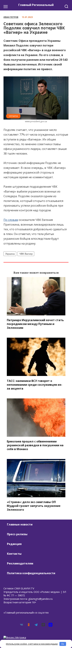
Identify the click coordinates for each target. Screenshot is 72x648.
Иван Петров (10, 17)
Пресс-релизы (17, 534)
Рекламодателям (20, 563)
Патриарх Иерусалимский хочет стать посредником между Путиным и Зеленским (35, 324)
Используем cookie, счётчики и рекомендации (32, 643)
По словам (10, 220)
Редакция (14, 544)
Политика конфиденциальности (31, 573)
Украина (13, 116)
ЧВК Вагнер (26, 253)
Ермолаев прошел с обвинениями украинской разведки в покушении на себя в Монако (35, 445)
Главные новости (20, 524)
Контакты (14, 554)
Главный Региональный (36, 5)
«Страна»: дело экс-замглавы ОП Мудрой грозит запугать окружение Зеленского (33, 506)
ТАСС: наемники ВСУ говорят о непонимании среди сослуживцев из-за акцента (34, 384)
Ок (62, 643)
